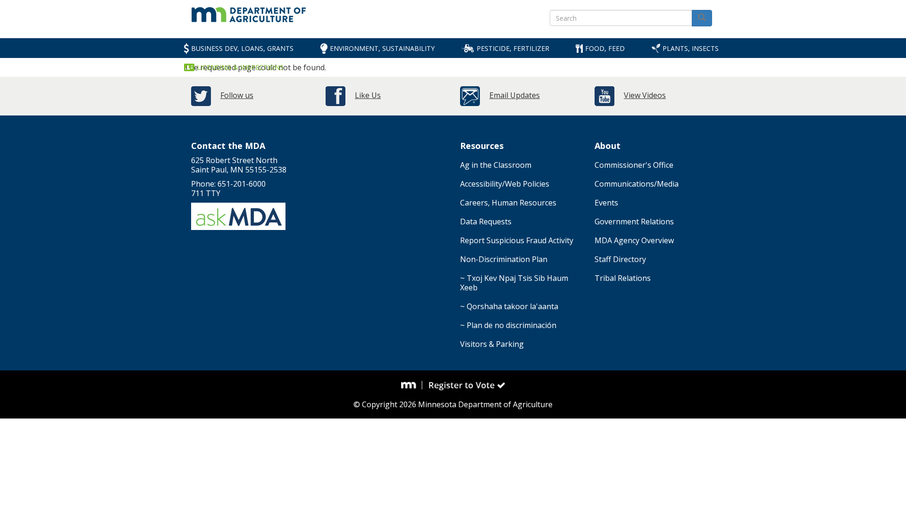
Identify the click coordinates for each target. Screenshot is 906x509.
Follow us (236, 95)
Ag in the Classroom (495, 165)
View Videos (645, 95)
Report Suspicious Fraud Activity (516, 240)
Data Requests (486, 221)
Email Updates (514, 95)
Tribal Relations (623, 278)
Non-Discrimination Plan (503, 259)
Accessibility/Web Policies (504, 184)
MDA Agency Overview (634, 240)
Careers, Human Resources (508, 202)
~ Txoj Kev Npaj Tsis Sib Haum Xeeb (514, 283)
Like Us (368, 95)
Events (606, 202)
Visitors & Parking (492, 344)
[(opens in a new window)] (412, 385)
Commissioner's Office (634, 165)
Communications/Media (637, 184)
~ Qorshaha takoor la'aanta (509, 306)
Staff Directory (620, 259)
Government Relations (634, 221)
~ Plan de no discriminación (508, 325)
